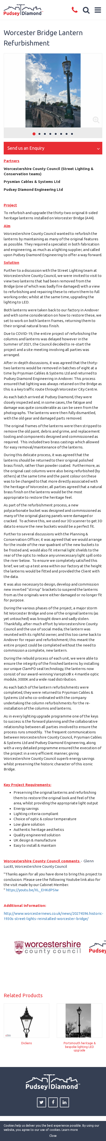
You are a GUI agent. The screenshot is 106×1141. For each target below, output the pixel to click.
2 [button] (39, 133)
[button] (86, 10)
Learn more (70, 1129)
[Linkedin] (64, 1102)
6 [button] (61, 133)
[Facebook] (52, 1102)
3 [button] (44, 133)
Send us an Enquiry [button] (25, 148)
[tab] (53, 148)
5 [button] (55, 133)
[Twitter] (41, 1102)
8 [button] (72, 133)
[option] (53, 90)
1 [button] (34, 133)
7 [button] (66, 133)
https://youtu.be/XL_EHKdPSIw (32, 890)
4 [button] (50, 133)
